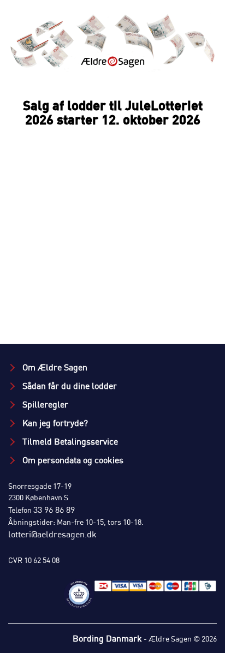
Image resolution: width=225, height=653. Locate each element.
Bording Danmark (107, 638)
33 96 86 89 (54, 509)
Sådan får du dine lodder (68, 385)
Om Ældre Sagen (53, 367)
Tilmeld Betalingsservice (69, 441)
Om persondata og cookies (71, 459)
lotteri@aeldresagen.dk (52, 534)
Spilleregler (44, 404)
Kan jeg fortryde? (54, 422)
